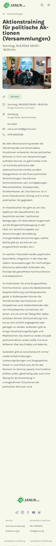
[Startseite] (14, 5)
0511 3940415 (36, 526)
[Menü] (48, 5)
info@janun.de (37, 531)
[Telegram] (16, 512)
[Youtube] (33, 512)
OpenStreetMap (28, 117)
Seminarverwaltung (15, 526)
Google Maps (13, 117)
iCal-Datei (30, 107)
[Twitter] (39, 512)
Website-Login (13, 531)
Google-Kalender (15, 107)
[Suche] (42, 5)
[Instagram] (22, 512)
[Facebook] (28, 512)
